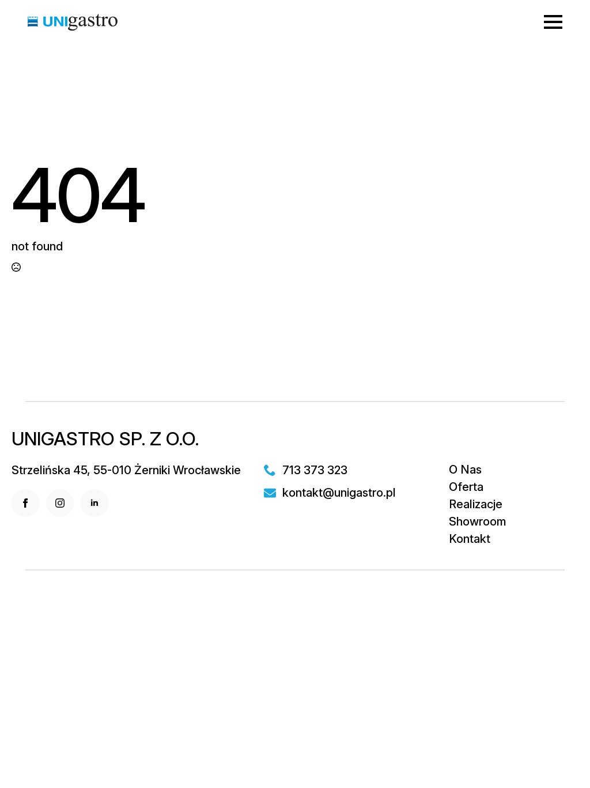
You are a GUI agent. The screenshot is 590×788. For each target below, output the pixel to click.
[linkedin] (94, 503)
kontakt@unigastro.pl (339, 493)
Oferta (466, 487)
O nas (465, 469)
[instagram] (60, 503)
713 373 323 (314, 470)
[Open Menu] (553, 22)
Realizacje (475, 504)
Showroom (477, 521)
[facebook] (25, 503)
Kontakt (469, 539)
